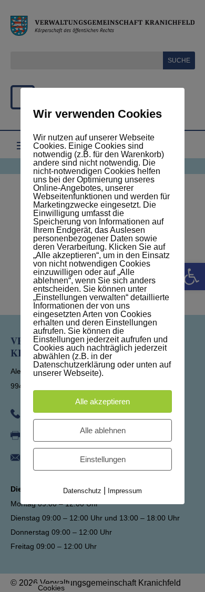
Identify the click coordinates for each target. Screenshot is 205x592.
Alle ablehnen (103, 430)
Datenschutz (82, 491)
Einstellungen (103, 459)
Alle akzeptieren (102, 401)
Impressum (125, 491)
